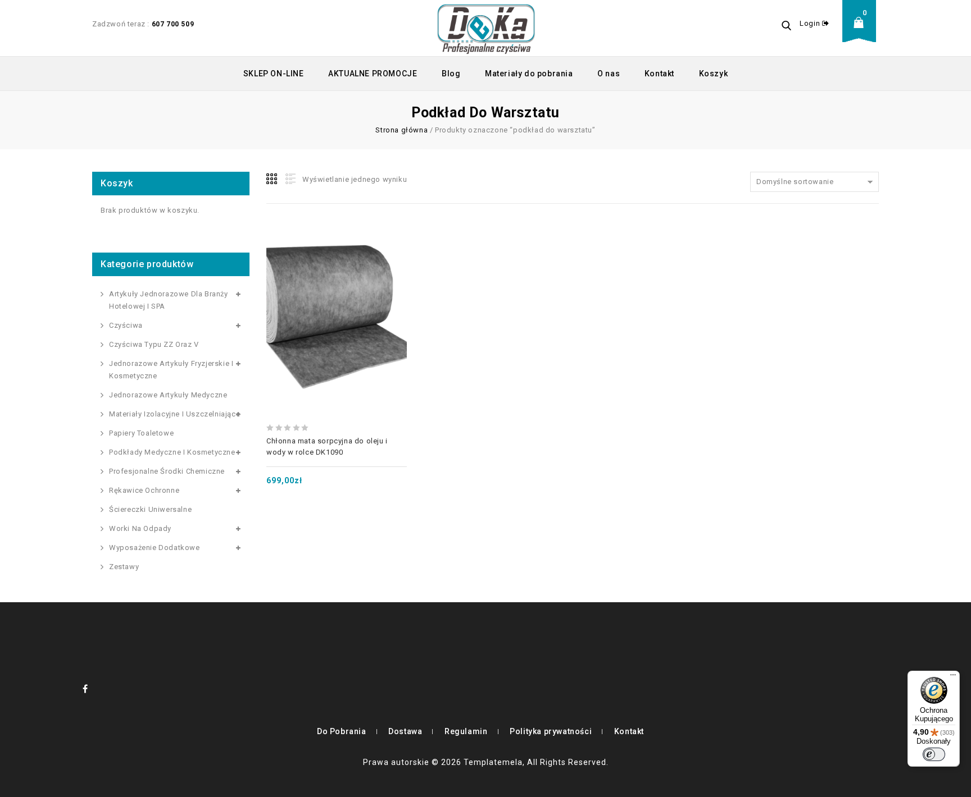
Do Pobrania (341, 731)
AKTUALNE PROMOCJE (372, 73)
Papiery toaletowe (141, 433)
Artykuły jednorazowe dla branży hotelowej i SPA (168, 300)
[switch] (934, 754)
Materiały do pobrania (529, 73)
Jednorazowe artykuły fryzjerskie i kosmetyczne (171, 369)
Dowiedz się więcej (336, 293)
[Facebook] (85, 688)
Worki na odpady (140, 528)
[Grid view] (272, 179)
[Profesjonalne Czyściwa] (486, 28)
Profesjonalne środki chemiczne (167, 471)
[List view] (289, 179)
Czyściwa (126, 325)
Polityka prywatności (551, 731)
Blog (451, 73)
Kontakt (659, 73)
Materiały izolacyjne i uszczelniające (174, 414)
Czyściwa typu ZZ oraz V (154, 344)
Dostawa (405, 731)
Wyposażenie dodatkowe (154, 547)
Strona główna (401, 130)
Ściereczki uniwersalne (150, 509)
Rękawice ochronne (144, 490)
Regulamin (465, 731)
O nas (608, 73)
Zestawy (124, 566)
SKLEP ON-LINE (273, 73)
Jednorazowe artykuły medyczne (168, 395)
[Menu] (953, 677)
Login (811, 23)
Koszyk (713, 73)
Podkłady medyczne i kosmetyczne (172, 452)
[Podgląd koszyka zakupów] (862, 31)
